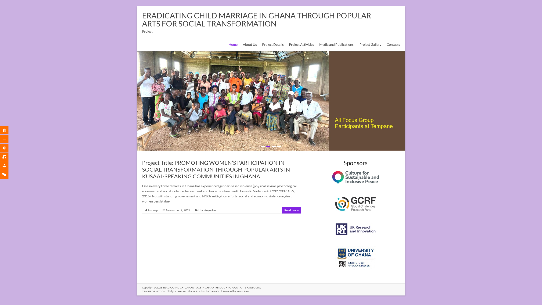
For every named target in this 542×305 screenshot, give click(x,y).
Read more (291, 210)
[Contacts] (7, 174)
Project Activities (301, 44)
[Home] (7, 130)
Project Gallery (370, 44)
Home (233, 44)
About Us (250, 44)
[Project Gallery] (7, 165)
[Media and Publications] (7, 156)
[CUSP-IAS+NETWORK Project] (7, 139)
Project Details (273, 44)
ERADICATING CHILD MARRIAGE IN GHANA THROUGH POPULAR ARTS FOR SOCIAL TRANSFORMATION (256, 19)
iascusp (153, 210)
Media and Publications (336, 44)
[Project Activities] (7, 148)
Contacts (393, 44)
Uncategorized (207, 210)
